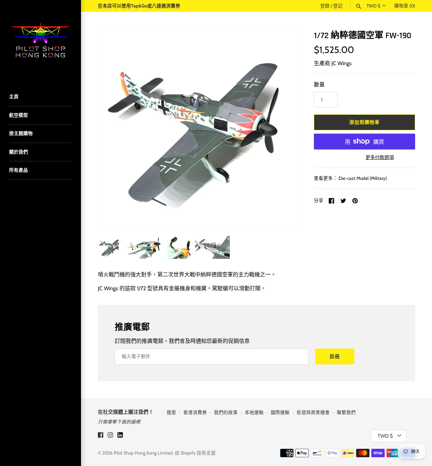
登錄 (325, 5)
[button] (282, 129)
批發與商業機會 (313, 412)
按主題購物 (21, 133)
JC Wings (341, 63)
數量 (319, 84)
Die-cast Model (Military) (363, 178)
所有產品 (18, 170)
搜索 (171, 412)
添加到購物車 (364, 122)
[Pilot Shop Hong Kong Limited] (40, 40)
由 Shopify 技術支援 (195, 453)
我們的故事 (226, 412)
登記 (338, 5)
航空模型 (18, 115)
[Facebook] (100, 436)
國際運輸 (280, 412)
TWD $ (373, 5)
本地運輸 (254, 412)
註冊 (335, 356)
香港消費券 (195, 412)
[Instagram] (110, 436)
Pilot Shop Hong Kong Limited (143, 453)
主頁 (14, 96)
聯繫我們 (346, 412)
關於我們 (18, 152)
